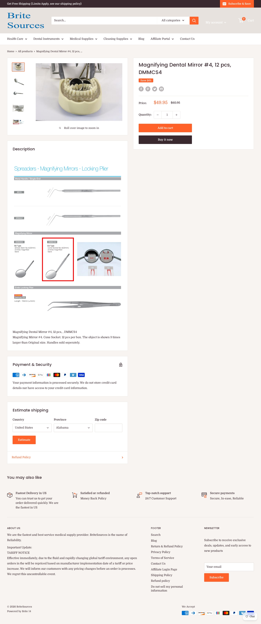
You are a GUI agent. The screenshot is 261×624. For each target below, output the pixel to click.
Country (18, 419)
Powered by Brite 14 (19, 611)
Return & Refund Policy (167, 546)
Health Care (15, 38)
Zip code (101, 419)
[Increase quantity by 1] (176, 115)
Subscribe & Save (239, 3)
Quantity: (145, 114)
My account (214, 22)
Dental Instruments (46, 38)
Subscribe (217, 577)
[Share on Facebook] (141, 89)
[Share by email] (161, 89)
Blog (141, 38)
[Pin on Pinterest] (147, 89)
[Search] (194, 20)
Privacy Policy (160, 552)
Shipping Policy (161, 575)
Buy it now (165, 139)
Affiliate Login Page (164, 569)
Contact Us (187, 38)
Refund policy (160, 580)
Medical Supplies (81, 38)
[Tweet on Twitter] (154, 89)
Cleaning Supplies (116, 38)
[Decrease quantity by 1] (157, 115)
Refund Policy (21, 457)
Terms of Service (162, 558)
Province (60, 419)
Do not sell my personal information (167, 588)
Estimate (24, 440)
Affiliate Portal (160, 38)
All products (25, 51)
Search (156, 534)
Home (10, 51)
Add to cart (165, 128)
